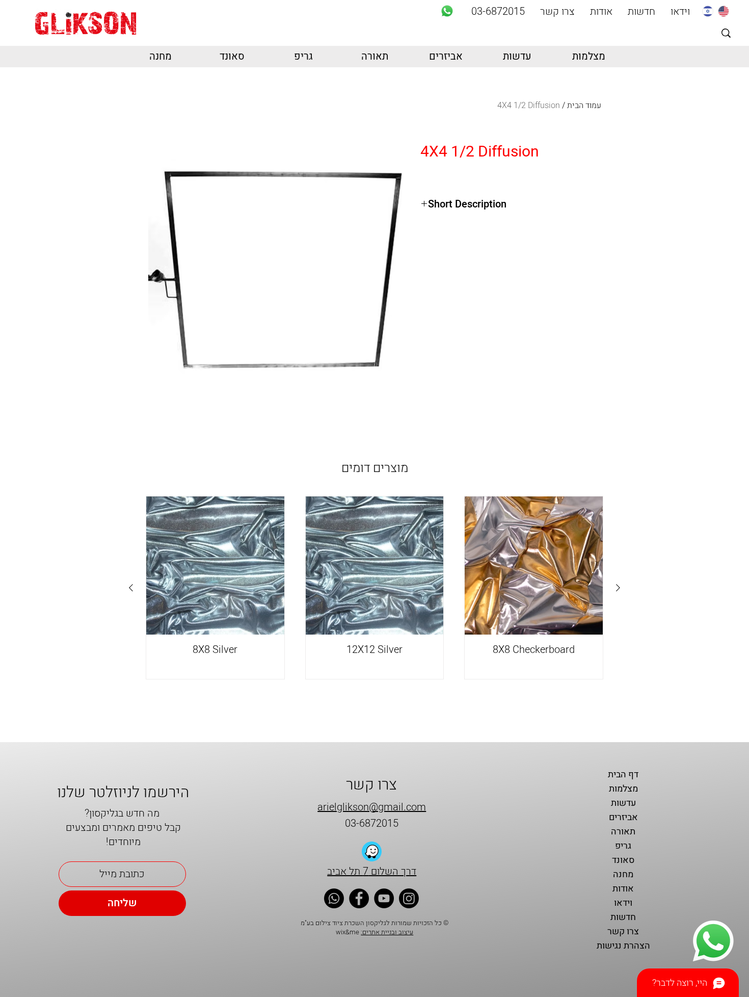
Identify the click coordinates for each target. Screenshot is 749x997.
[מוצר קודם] (618, 588)
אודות (623, 889)
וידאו (623, 903)
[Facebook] (359, 898)
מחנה (623, 874)
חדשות (623, 917)
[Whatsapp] (447, 11)
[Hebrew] (707, 11)
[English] (723, 11)
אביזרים (623, 817)
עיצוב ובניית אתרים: (387, 932)
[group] (374, 587)
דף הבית (623, 774)
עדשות (623, 803)
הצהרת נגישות (623, 946)
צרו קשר (623, 931)
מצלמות (623, 789)
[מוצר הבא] (131, 588)
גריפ (623, 846)
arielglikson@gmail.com (371, 807)
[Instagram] (409, 898)
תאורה (623, 831)
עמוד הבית (584, 105)
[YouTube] (384, 898)
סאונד (623, 860)
